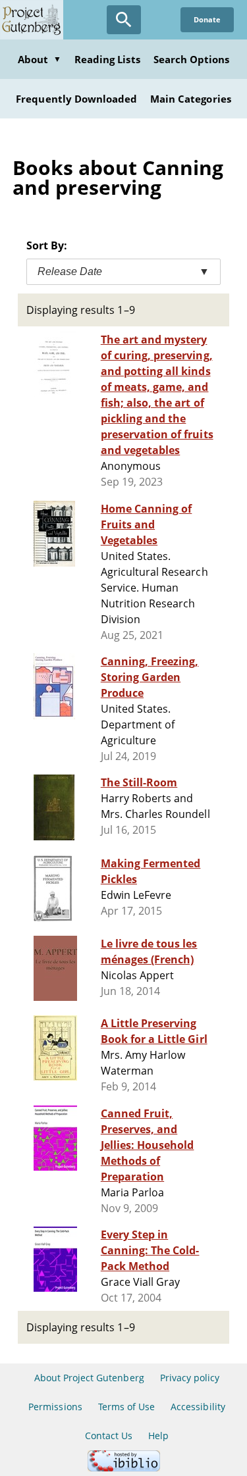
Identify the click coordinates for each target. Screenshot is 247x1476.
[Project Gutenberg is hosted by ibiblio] (124, 1468)
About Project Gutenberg (89, 1377)
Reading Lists (107, 59)
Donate (207, 19)
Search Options (191, 59)
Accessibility (198, 1406)
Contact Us (108, 1435)
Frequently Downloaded (76, 98)
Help (158, 1435)
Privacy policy (190, 1377)
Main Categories (190, 98)
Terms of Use (126, 1406)
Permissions (55, 1406)
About (39, 59)
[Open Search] (124, 19)
